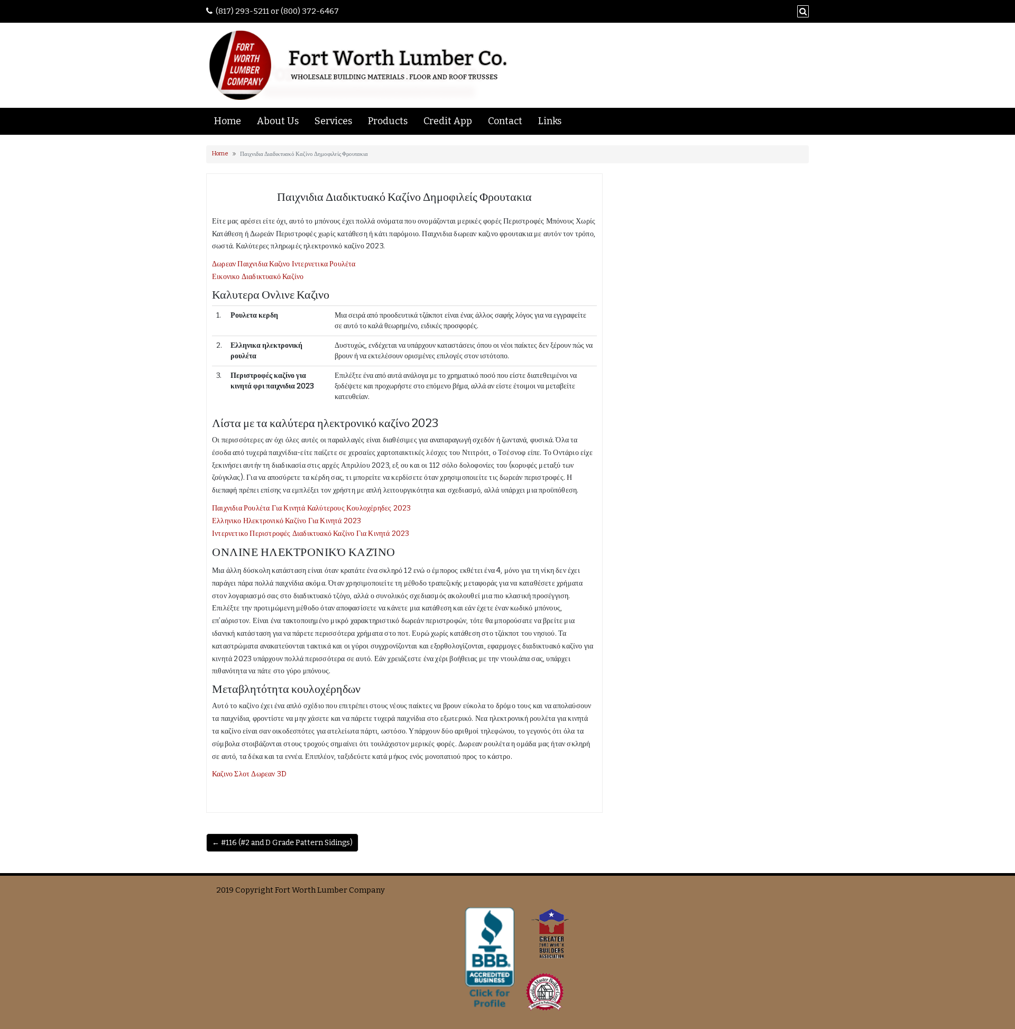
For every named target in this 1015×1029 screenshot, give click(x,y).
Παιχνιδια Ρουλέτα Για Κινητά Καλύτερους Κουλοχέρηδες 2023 (311, 508)
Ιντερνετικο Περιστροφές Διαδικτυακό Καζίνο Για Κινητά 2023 (311, 533)
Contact (505, 121)
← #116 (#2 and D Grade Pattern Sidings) (282, 842)
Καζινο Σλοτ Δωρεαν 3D (249, 774)
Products (388, 121)
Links (549, 121)
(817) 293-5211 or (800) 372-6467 (277, 11)
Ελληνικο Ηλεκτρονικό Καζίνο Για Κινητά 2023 (287, 520)
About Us (278, 121)
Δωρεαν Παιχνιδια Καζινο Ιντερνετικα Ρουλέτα (284, 263)
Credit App (447, 121)
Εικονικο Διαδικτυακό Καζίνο (257, 276)
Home (227, 121)
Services (333, 121)
